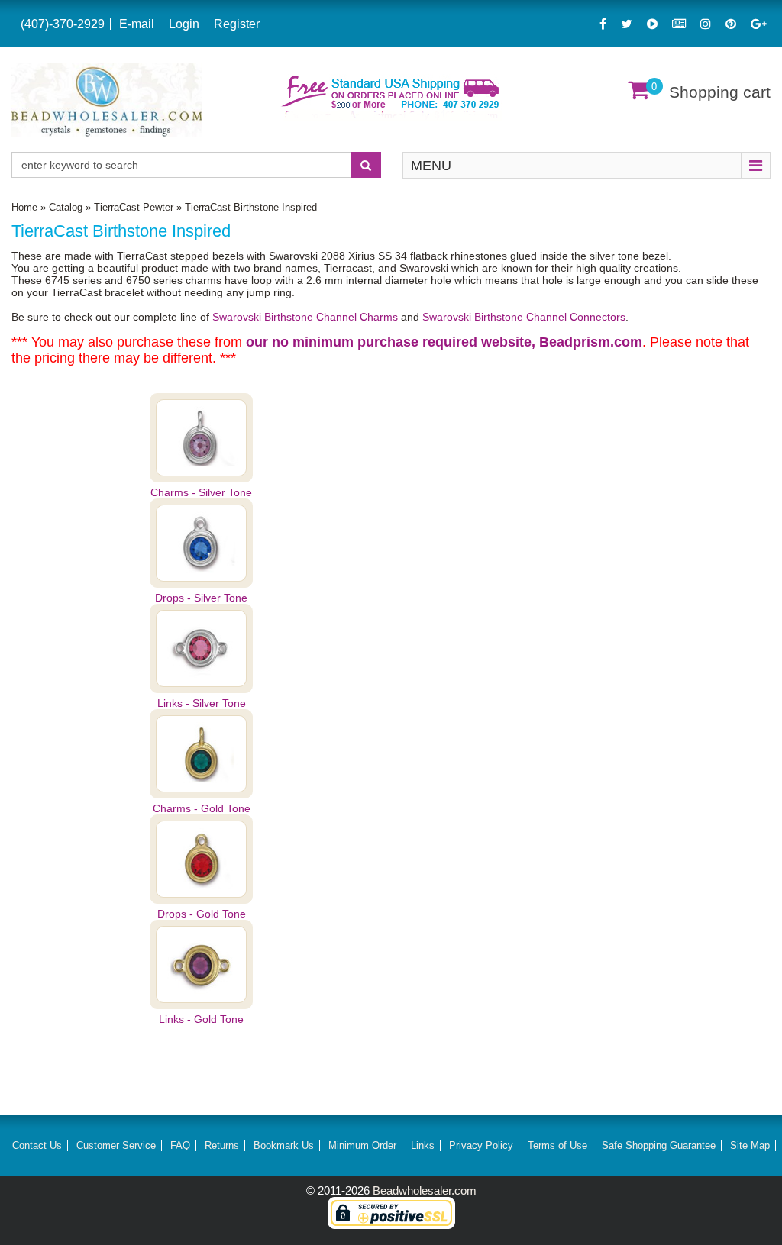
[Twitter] (626, 24)
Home (24, 207)
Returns (222, 1145)
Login (184, 24)
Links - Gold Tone (201, 1019)
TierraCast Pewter (133, 207)
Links (423, 1145)
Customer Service (116, 1145)
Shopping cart (720, 92)
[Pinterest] (730, 24)
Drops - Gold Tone (201, 914)
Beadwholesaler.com (425, 1190)
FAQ (180, 1145)
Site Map (750, 1145)
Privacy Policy (481, 1145)
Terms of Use (557, 1145)
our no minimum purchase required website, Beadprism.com (444, 342)
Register (237, 24)
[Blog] (679, 24)
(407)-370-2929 (63, 24)
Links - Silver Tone (201, 703)
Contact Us (37, 1145)
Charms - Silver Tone (201, 492)
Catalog (65, 207)
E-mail (136, 24)
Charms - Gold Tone (201, 808)
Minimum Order (362, 1145)
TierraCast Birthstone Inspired (251, 207)
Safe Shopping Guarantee (659, 1145)
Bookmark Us (284, 1145)
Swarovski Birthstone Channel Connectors (523, 317)
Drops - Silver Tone (201, 598)
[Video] (652, 24)
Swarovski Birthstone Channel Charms (306, 317)
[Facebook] (602, 24)
